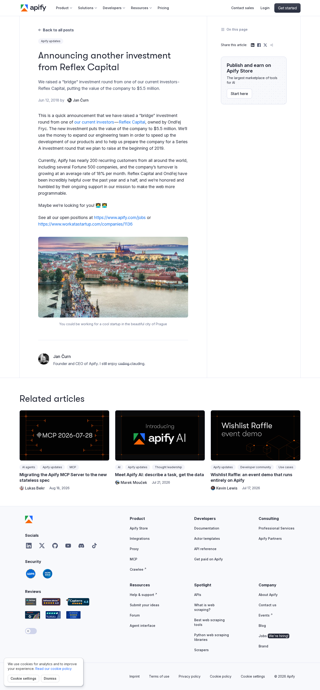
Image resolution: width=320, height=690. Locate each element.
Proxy (134, 549)
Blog (262, 626)
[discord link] (81, 545)
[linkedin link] (29, 545)
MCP (73, 467)
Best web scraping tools (209, 622)
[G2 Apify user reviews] (32, 615)
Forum (135, 615)
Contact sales (242, 8)
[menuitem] (64, 8)
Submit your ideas (144, 605)
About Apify (268, 595)
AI (119, 467)
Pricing (163, 8)
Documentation (206, 528)
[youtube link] (68, 545)
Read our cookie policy (53, 669)
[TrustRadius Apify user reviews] (53, 615)
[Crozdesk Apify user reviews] (73, 615)
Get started (287, 8)
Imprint (135, 676)
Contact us (267, 605)
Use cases (286, 467)
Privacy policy (190, 676)
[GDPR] (30, 573)
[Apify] (29, 519)
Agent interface (142, 626)
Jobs (273, 636)
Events (264, 615)
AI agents (28, 467)
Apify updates (50, 41)
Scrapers (201, 650)
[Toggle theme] (31, 631)
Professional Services (276, 528)
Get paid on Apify (208, 559)
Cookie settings (23, 678)
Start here (239, 93)
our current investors (94, 122)
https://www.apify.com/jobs (120, 217)
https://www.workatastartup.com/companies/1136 (85, 224)
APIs (197, 595)
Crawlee (136, 569)
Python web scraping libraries (211, 637)
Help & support (142, 595)
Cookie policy (220, 676)
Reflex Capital (132, 122)
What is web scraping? (204, 607)
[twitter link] (42, 545)
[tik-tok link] (94, 545)
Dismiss (50, 678)
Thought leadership (168, 467)
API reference (205, 549)
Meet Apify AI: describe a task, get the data (159, 474)
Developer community (255, 467)
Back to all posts (58, 30)
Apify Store (139, 528)
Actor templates (207, 538)
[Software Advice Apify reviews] (51, 602)
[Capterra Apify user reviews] (77, 602)
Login (265, 8)
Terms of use (159, 676)
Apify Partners (270, 538)
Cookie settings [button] (253, 676)
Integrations (140, 538)
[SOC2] (47, 573)
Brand (263, 646)
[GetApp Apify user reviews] (30, 602)
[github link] (55, 545)
